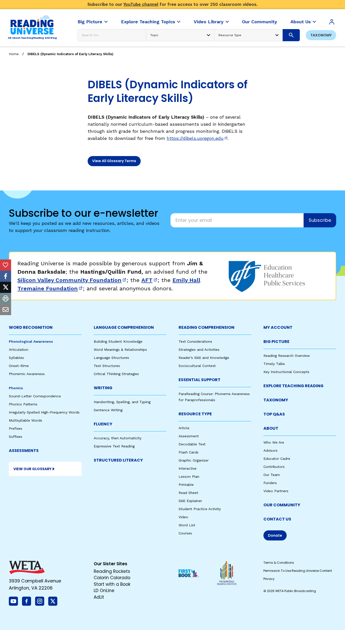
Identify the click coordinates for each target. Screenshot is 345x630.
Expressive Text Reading (114, 446)
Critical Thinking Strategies (116, 374)
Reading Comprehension (206, 327)
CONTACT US (277, 519)
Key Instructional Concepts (286, 372)
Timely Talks (274, 364)
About (270, 428)
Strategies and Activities (199, 349)
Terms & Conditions (278, 562)
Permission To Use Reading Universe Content (297, 571)
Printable (186, 485)
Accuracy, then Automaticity (117, 438)
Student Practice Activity (200, 509)
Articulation (18, 349)
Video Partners (275, 491)
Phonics (16, 388)
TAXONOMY (275, 400)
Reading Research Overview (286, 356)
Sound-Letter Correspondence (35, 396)
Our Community (281, 505)
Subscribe (320, 220)
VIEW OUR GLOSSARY (32, 468)
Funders (270, 483)
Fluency (103, 424)
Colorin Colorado (112, 578)
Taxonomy (321, 35)
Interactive (187, 468)
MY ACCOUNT (277, 327)
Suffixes (15, 437)
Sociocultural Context (197, 366)
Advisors (270, 450)
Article (184, 428)
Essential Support (199, 380)
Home (14, 54)
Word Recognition (31, 327)
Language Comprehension (124, 327)
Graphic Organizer (194, 460)
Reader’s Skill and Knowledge (204, 358)
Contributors (274, 467)
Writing (103, 388)
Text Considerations (195, 341)
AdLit (99, 597)
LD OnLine (104, 591)
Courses (185, 533)
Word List (187, 525)
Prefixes (15, 428)
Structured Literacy (118, 460)
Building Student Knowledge (118, 341)
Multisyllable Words (25, 420)
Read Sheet (188, 493)
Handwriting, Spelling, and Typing (122, 402)
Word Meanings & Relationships (120, 349)
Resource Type (195, 414)
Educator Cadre (276, 459)
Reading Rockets (112, 571)
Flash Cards (189, 452)
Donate (275, 535)
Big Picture (276, 341)
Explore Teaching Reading (293, 386)
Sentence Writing (108, 410)
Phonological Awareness (31, 341)
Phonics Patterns (23, 404)
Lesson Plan (189, 476)
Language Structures (111, 358)
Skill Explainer (190, 501)
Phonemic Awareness (27, 374)
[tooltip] (5, 265)
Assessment (189, 436)
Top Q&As (274, 414)
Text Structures (107, 366)
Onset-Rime (19, 366)
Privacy (269, 579)
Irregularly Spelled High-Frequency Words (44, 412)
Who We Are (273, 442)
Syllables (16, 358)
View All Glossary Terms (114, 160)
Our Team (271, 475)
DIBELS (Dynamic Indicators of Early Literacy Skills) (70, 54)
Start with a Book (112, 584)
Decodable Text (192, 444)
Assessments (24, 450)
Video (183, 517)
